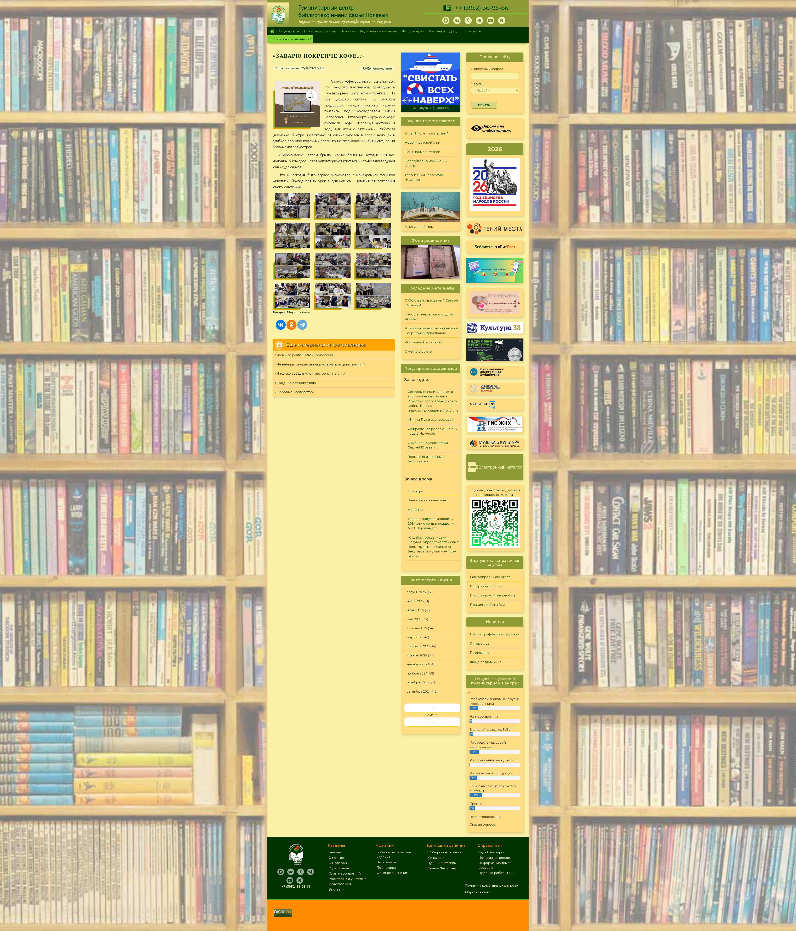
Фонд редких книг (485, 662)
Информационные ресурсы (493, 595)
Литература (479, 643)
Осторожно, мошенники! (290, 39)
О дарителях (339, 868)
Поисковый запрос (487, 69)
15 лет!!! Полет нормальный (427, 133)
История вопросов (486, 586)
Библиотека (495, 246)
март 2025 (415, 637)
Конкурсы (435, 858)
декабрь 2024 (418, 664)
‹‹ (433, 708)
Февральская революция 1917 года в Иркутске (432, 431)
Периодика (479, 653)
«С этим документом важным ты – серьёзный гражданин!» (431, 330)
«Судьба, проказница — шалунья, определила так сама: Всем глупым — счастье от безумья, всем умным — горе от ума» (433, 546)
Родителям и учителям (378, 31)
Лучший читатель (441, 863)
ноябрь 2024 (417, 673)
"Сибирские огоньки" (444, 852)
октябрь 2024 (418, 682)
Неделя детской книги (424, 142)
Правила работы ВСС (487, 605)
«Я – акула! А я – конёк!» (424, 342)
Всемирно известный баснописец (426, 459)
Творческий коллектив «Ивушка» (424, 177)
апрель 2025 (417, 628)
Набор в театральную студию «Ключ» (429, 316)
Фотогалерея (413, 31)
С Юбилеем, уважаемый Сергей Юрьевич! (431, 302)
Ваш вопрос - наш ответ (428, 500)
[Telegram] (302, 325)
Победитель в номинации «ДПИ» (426, 163)
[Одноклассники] (291, 325)
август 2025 (416, 592)
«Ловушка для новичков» (296, 383)
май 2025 (414, 619)
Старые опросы (483, 824)
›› (433, 722)
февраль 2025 (418, 646)
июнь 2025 (415, 610)
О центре (286, 31)
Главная (272, 31)
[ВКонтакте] (281, 325)
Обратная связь (478, 892)
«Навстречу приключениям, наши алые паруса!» (431, 106)
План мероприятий (320, 31)
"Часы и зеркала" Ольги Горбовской (304, 355)
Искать (484, 105)
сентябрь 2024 (419, 691)
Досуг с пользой (461, 31)
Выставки (437, 31)
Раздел (477, 83)
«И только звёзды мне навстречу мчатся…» (310, 373)
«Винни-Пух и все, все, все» (430, 420)
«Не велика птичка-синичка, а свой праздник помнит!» (320, 364)
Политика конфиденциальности (491, 885)
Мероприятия (298, 312)
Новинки (347, 31)
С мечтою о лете (418, 351)
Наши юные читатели (422, 152)
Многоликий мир (419, 226)
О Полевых (338, 863)
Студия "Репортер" (443, 868)
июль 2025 (415, 601)
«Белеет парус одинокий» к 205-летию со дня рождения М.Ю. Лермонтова (431, 523)
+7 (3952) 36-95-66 (481, 7)
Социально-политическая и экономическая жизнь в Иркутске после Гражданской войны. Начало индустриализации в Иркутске (433, 401)
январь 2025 (417, 655)
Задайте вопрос (491, 852)
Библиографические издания (494, 634)
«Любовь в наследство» (294, 392)
